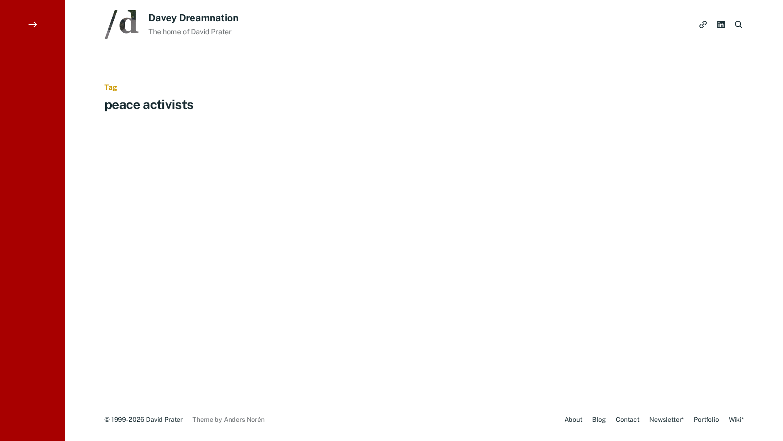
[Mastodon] (703, 24)
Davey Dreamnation (193, 17)
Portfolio (706, 419)
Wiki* (736, 419)
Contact (627, 419)
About (573, 419)
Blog (599, 419)
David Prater (164, 419)
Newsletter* (666, 419)
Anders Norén (244, 419)
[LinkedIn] (721, 24)
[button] (32, 220)
